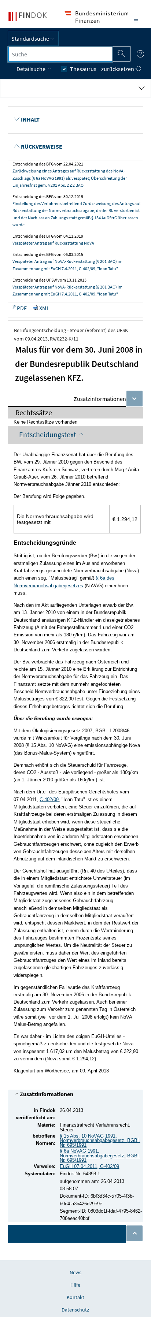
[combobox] (60, 54)
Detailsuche (31, 68)
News (75, 1272)
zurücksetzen (118, 68)
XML (44, 308)
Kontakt (75, 1297)
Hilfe (75, 1284)
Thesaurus (83, 68)
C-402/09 (49, 799)
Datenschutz (75, 1309)
